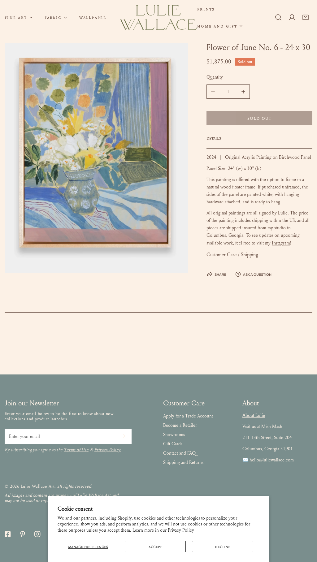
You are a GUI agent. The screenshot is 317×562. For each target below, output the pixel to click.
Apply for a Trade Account (188, 416)
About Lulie (253, 415)
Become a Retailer (180, 425)
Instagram (281, 243)
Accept (155, 546)
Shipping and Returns (183, 462)
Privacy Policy (181, 530)
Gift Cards (172, 444)
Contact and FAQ (179, 453)
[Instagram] (37, 534)
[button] (55, 17)
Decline (222, 546)
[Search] (278, 17)
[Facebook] (7, 534)
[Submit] (123, 436)
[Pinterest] (22, 534)
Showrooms (174, 434)
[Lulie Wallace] (158, 17)
